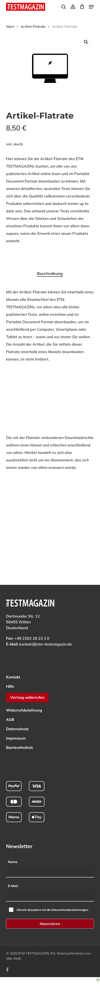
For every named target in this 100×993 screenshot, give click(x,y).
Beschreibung (50, 273)
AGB (10, 719)
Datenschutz (17, 728)
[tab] (50, 273)
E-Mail (13, 886)
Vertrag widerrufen (27, 697)
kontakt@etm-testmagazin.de (45, 644)
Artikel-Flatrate (33, 26)
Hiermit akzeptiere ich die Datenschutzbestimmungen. (53, 910)
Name (12, 862)
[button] (91, 6)
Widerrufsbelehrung (24, 710)
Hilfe (10, 686)
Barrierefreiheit (19, 747)
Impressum (16, 738)
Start (10, 26)
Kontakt (13, 677)
